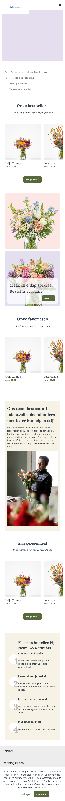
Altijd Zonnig (13, 163)
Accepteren (41, 794)
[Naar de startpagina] (15, 7)
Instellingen (24, 794)
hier (42, 774)
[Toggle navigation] (60, 4)
